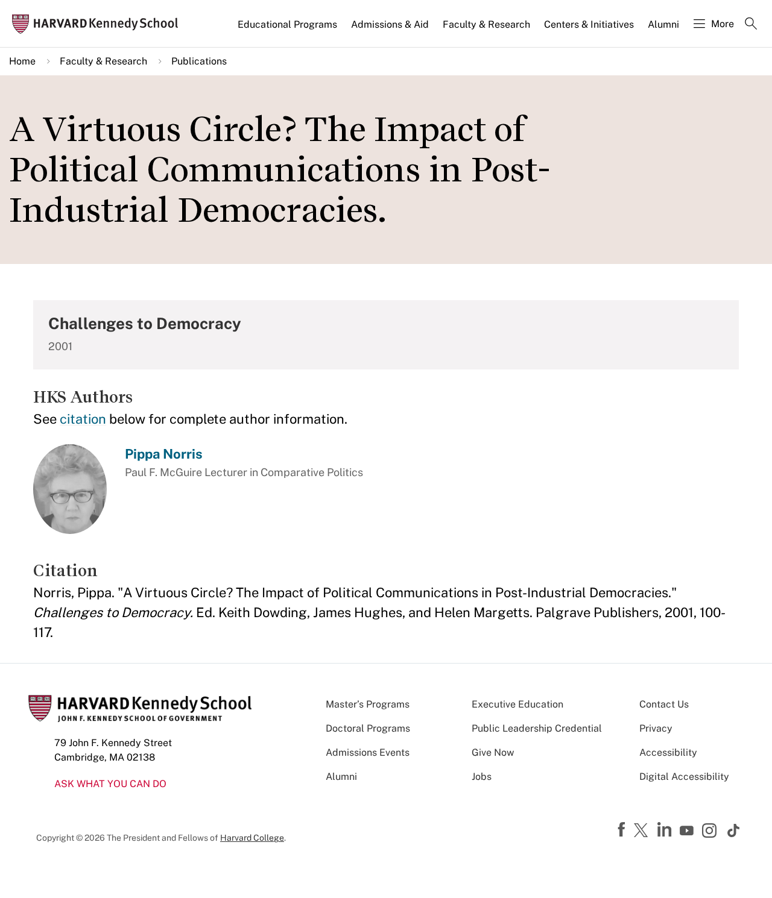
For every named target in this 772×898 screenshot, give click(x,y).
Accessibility (668, 752)
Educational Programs (287, 24)
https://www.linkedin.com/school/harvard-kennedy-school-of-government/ (666, 829)
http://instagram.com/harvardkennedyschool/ (711, 831)
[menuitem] (288, 29)
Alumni (663, 24)
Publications (199, 61)
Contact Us (664, 704)
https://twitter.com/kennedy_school (643, 831)
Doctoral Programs (368, 728)
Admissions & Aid (390, 24)
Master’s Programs (368, 704)
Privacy (655, 728)
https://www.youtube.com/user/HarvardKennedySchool (688, 831)
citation (83, 419)
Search (751, 25)
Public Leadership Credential (537, 728)
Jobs (482, 776)
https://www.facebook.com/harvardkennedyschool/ (623, 829)
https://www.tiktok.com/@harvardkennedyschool (734, 830)
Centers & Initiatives (589, 24)
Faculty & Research (486, 24)
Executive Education (517, 704)
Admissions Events (368, 752)
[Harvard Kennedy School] (99, 24)
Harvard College (252, 838)
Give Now (493, 752)
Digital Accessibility (684, 776)
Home (22, 61)
